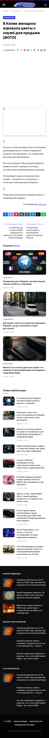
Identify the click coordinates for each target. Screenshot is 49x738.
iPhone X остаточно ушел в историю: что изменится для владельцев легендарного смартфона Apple (24, 370)
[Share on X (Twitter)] (21, 50)
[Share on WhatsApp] (31, 50)
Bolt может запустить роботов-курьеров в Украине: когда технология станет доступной (24, 326)
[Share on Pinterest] (24, 50)
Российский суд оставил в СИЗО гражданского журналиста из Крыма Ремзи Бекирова (13, 233)
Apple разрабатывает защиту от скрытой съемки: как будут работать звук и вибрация (31, 448)
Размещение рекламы (24, 725)
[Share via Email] (44, 50)
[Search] (45, 5)
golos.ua (42, 204)
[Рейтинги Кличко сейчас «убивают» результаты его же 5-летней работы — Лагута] (9, 643)
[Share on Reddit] (41, 50)
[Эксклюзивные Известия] (24, 4)
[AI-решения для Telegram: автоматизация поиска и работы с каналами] (24, 262)
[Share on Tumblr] (34, 50)
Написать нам (35, 721)
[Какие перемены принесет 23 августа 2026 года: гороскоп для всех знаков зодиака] (9, 595)
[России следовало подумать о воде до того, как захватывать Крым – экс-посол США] (9, 656)
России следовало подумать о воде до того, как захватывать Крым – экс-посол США (31, 656)
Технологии (9, 17)
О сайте (7, 721)
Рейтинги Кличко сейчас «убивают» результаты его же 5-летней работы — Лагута (31, 643)
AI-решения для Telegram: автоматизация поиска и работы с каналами (29, 400)
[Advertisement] (24, 78)
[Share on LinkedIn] (27, 50)
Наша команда (20, 721)
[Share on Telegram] (37, 50)
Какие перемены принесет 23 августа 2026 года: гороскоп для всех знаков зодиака (30, 595)
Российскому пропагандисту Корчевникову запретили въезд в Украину (34, 233)
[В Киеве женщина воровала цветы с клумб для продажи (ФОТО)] (24, 121)
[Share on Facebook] (18, 50)
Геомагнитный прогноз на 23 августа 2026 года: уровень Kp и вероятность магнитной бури (31, 582)
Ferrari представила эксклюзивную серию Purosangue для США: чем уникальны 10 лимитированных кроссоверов (31, 515)
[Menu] (3, 5)
